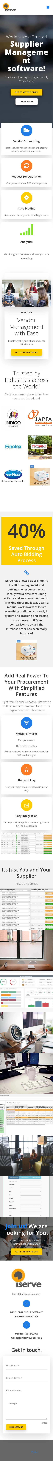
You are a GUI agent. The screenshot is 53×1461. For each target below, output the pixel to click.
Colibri (34, 1452)
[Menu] (48, 7)
